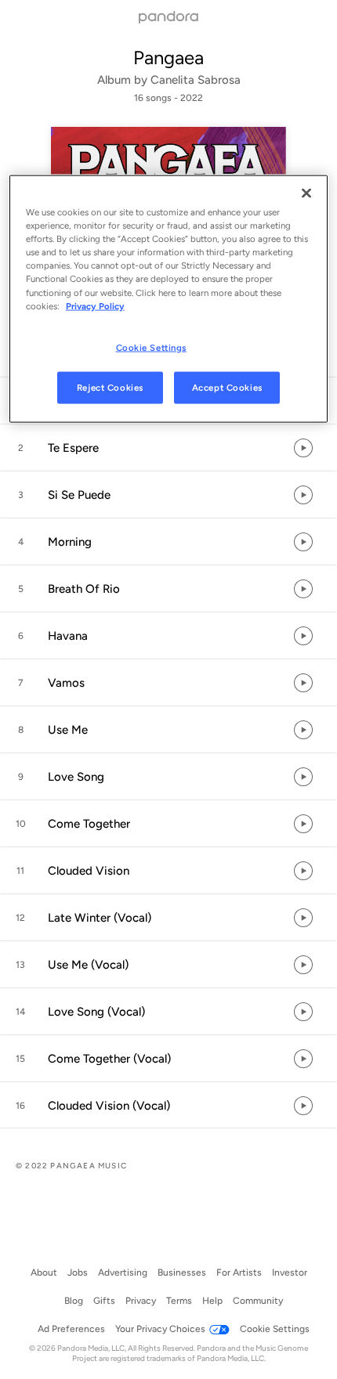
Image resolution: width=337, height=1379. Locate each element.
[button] (168, 447)
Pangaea (168, 57)
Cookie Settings (151, 346)
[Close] (306, 193)
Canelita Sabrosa (195, 80)
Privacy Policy (95, 305)
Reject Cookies (110, 386)
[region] (169, 299)
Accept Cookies (227, 386)
